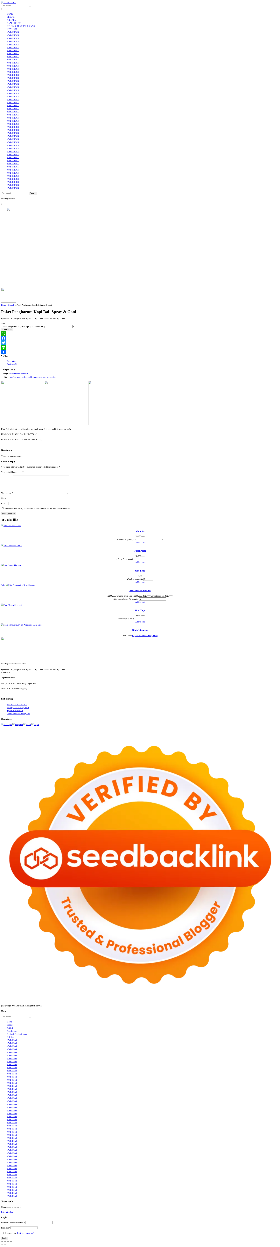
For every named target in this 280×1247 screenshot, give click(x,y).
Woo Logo (140, 570)
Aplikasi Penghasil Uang (21, 26)
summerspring (39, 377)
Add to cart (7, 329)
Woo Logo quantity (135, 579)
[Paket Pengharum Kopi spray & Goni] (45, 284)
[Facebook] (140, 338)
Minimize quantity (126, 539)
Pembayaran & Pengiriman (18, 707)
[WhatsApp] (140, 333)
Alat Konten (14, 23)
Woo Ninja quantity (126, 619)
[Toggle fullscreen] (5, 1241)
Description (11, 361)
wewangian (51, 377)
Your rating (6, 472)
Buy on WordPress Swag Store (29, 625)
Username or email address (13, 1223)
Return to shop (7, 1212)
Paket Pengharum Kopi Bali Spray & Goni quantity (23, 326)
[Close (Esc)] (11, 1241)
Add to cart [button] (16, 525)
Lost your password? (25, 1233)
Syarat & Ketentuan (15, 711)
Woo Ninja (140, 610)
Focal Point (140, 550)
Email (4, 503)
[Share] (140, 352)
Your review (7, 493)
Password (5, 1228)
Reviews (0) (12, 364)
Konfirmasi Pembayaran (17, 704)
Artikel (11, 20)
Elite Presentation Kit (140, 590)
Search (33, 193)
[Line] (140, 347)
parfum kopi (15, 377)
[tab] (143, 361)
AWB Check (13, 32)
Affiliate (12, 29)
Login (4, 1238)
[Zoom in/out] (2, 1241)
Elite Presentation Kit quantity (126, 599)
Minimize (140, 531)
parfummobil (27, 377)
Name (4, 498)
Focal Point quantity (126, 559)
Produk (11, 17)
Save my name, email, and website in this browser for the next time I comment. (38, 509)
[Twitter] (140, 342)
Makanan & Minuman (19, 373)
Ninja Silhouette (140, 630)
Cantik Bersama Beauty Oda (18, 714)
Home (10, 14)
